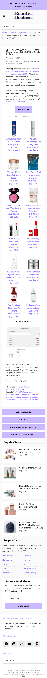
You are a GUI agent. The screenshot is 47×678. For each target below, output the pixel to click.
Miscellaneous (11, 389)
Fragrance (22, 33)
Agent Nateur (21, 392)
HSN (25, 564)
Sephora (27, 555)
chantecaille (24, 394)
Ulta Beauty (7, 555)
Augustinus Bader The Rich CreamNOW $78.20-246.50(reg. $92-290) (13, 145)
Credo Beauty (30, 573)
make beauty (33, 397)
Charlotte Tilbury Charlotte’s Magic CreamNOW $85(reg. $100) (14, 178)
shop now (23, 109)
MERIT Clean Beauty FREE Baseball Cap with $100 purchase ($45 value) (31, 525)
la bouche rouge (22, 397)
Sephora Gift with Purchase (23, 435)
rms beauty (10, 399)
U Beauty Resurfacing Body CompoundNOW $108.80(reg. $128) (33, 145)
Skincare (21, 389)
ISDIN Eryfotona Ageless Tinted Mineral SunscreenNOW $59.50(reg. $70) (14, 277)
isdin (13, 397)
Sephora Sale (23, 419)
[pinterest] (37, 644)
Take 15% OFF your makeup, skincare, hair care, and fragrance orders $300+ (22, 71)
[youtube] (29, 644)
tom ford (18, 399)
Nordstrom (7, 560)
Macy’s (27, 560)
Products (12, 33)
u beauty (26, 399)
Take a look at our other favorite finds (21, 101)
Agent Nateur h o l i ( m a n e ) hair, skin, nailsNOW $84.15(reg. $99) (33, 178)
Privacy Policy (30, 674)
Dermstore (7, 573)
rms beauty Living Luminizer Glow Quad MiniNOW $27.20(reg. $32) (33, 211)
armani (30, 392)
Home (4, 33)
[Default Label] (6, 644)
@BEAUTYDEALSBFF (23, 6)
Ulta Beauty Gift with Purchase (23, 427)
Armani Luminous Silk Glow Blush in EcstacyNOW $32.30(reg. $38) (13, 211)
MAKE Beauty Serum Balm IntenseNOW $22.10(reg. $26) (14, 244)
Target (5, 564)
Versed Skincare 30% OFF (31, 468)
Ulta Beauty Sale (23, 412)
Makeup (27, 387)
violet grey (34, 399)
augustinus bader (12, 394)
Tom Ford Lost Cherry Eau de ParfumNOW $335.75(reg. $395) (14, 311)
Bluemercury (30, 568)
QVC (4, 568)
